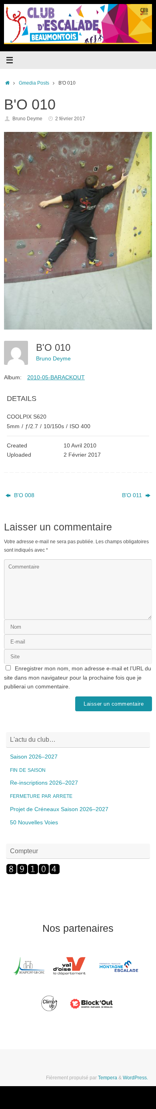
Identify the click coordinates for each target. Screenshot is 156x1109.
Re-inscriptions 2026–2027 (44, 783)
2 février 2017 (70, 118)
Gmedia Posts (34, 83)
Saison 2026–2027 (34, 757)
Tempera (107, 1078)
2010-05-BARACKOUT (56, 377)
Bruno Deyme (27, 118)
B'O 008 (23, 495)
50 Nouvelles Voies (34, 823)
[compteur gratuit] (33, 873)
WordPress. (135, 1078)
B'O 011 (133, 495)
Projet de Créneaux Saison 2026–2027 (59, 809)
